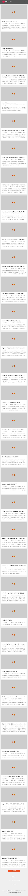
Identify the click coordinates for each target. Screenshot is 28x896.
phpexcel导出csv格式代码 (8, 831)
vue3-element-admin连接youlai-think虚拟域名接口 (13, 211)
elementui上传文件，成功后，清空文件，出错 (12, 776)
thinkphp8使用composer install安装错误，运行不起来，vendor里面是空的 (13, 375)
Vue (24, 486)
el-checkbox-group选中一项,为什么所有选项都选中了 (13, 593)
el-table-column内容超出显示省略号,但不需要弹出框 (14, 565)
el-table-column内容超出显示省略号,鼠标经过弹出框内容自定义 (14, 538)
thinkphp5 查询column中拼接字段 (9, 671)
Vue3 (24, 132)
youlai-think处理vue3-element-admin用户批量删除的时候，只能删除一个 (13, 157)
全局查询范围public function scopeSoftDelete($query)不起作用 (10, 103)
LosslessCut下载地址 (7, 620)
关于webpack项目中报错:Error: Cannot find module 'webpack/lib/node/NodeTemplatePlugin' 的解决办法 (14, 724)
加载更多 (14, 871)
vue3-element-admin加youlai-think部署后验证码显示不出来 (13, 293)
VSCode (23, 186)
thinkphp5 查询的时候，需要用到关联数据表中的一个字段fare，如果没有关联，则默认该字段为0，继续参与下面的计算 (14, 511)
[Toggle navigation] (25, 1)
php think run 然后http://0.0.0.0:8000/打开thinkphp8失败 (14, 348)
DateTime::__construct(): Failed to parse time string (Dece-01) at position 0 (14, 697)
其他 (24, 622)
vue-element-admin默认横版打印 (9, 484)
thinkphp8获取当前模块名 (8, 48)
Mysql (24, 322)
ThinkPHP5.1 (22, 459)
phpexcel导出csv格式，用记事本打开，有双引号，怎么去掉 (13, 804)
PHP (24, 698)
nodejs (24, 404)
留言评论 (14, 884)
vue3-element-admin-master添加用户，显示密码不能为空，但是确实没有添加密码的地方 (13, 239)
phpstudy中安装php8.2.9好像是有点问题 (11, 320)
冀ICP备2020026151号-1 (20, 890)
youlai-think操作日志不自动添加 (9, 21)
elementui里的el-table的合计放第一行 (10, 858)
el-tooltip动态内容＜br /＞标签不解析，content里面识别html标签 (13, 644)
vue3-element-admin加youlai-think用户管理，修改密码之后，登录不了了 (13, 266)
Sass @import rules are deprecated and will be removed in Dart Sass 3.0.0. (12, 430)
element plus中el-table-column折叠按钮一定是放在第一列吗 (13, 130)
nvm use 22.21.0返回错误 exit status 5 (11, 402)
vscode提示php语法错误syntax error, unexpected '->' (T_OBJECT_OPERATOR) (13, 185)
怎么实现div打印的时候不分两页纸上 (10, 457)
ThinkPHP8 (23, 23)
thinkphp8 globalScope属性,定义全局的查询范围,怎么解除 (13, 76)
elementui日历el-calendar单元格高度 (10, 751)
